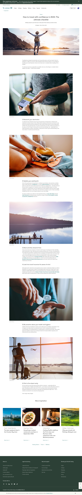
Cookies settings (25, 474)
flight (57, 256)
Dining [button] (34, 8)
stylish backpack (45, 184)
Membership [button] (43, 8)
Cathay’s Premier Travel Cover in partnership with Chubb (47, 272)
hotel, (25, 257)
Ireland (76, 489)
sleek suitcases (25, 195)
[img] (78, 1)
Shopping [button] (25, 8)
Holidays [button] (20, 8)
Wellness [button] (29, 8)
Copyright (4, 489)
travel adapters (51, 195)
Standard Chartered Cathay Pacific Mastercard (32, 259)
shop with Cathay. (51, 193)
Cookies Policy (49, 493)
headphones (30, 196)
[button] (75, 493)
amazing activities (38, 256)
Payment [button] (38, 8)
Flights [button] (15, 8)
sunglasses (34, 184)
